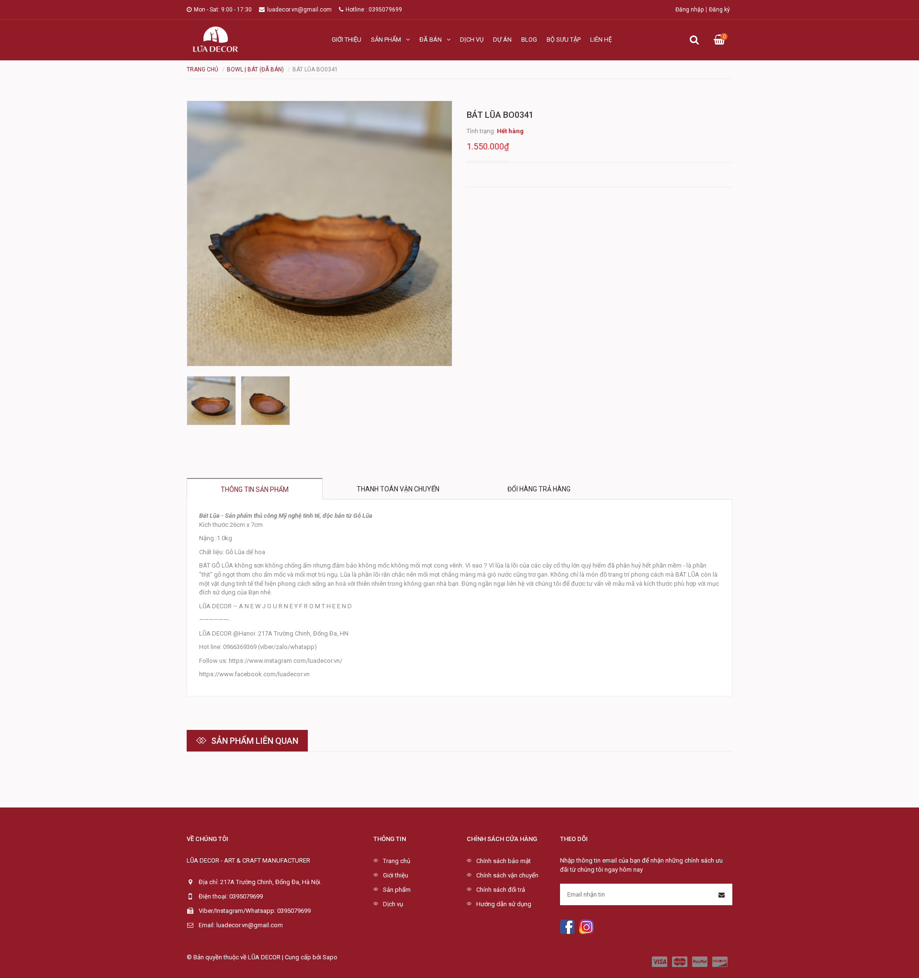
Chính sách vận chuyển (507, 875)
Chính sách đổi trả (500, 889)
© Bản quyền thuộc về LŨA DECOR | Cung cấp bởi (255, 957)
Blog (529, 39)
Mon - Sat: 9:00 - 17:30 (223, 9)
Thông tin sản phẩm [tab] (255, 489)
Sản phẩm (386, 39)
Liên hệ (601, 39)
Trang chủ (396, 860)
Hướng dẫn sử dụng (503, 904)
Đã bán (430, 39)
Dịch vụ (471, 39)
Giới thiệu (346, 39)
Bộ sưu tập (564, 39)
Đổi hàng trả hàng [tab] (539, 489)
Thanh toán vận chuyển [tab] (398, 489)
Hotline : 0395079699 (374, 9)
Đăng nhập (689, 9)
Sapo (330, 957)
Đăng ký (719, 9)
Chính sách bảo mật (503, 860)
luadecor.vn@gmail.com (299, 9)
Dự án (502, 39)
